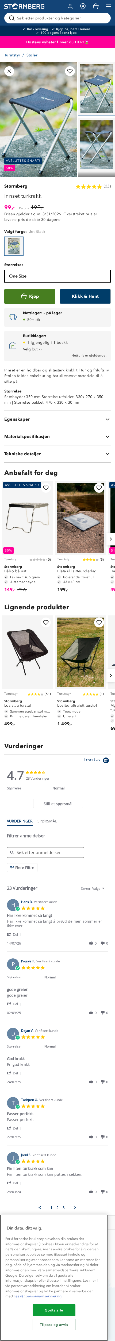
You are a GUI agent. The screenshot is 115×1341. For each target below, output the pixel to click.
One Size (17, 276)
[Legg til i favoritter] (70, 71)
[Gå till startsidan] (24, 6)
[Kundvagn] (95, 6)
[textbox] (107, 890)
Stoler (31, 55)
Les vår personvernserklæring (38, 1296)
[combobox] (93, 888)
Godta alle (54, 1310)
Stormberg (16, 186)
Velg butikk (32, 349)
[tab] (58, 803)
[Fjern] (103, 18)
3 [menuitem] (64, 1207)
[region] (54, 1277)
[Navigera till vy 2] (96, 144)
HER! (79, 42)
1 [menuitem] (51, 1207)
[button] (15, 934)
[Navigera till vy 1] (96, 88)
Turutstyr (12, 55)
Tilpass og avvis (54, 1324)
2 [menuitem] (57, 1207)
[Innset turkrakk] (14, 246)
